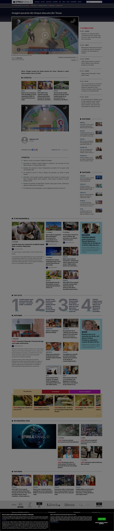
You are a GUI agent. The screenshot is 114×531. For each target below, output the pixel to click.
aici (9, 526)
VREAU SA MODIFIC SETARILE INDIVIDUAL (101, 523)
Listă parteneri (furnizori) (54, 522)
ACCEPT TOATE (102, 519)
